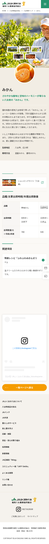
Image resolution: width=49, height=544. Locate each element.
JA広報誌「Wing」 (10, 460)
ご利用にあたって (18, 516)
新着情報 (5, 453)
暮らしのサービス (9, 423)
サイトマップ (32, 516)
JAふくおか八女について (12, 401)
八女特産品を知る (14, 11)
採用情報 (5, 447)
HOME (4, 11)
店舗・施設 (6, 434)
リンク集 (5, 479)
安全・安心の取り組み (11, 440)
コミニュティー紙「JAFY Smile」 (16, 466)
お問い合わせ (7, 485)
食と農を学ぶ (7, 428)
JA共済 (5, 417)
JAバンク (6, 412)
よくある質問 (7, 473)
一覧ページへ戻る (24, 387)
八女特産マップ (28, 11)
